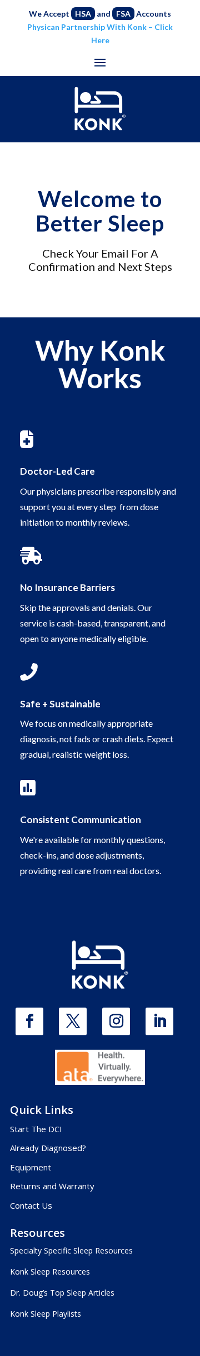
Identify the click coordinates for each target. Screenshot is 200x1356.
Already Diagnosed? (48, 1147)
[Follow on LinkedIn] (159, 1021)
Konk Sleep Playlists (45, 1313)
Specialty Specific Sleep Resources (71, 1250)
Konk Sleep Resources (50, 1271)
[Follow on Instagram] (116, 1021)
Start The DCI (36, 1128)
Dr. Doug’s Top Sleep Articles (62, 1292)
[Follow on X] (73, 1021)
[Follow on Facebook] (29, 1021)
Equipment (30, 1167)
